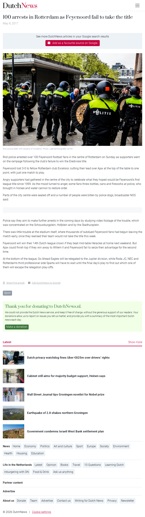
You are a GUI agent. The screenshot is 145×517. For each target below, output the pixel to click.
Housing (22, 453)
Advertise (47, 500)
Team (33, 500)
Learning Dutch (114, 465)
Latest (7, 342)
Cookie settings (41, 512)
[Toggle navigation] (137, 5)
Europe (91, 446)
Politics (45, 446)
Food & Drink (41, 472)
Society (104, 446)
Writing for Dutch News (89, 500)
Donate (21, 500)
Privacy (112, 500)
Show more (135, 342)
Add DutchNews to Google (46, 282)
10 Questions (92, 465)
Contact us (64, 500)
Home (16, 446)
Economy (30, 446)
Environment (121, 446)
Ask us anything (63, 472)
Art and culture (63, 446)
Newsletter (127, 500)
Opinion (51, 465)
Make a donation (16, 326)
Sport (7, 293)
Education (37, 453)
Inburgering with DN (16, 472)
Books (64, 465)
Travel (76, 465)
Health (8, 453)
